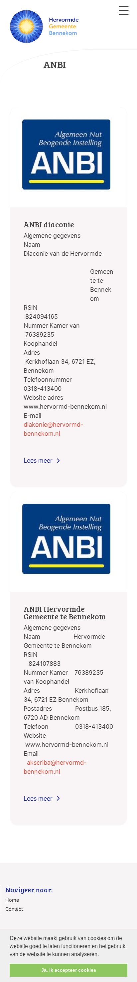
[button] (101, 955)
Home (12, 900)
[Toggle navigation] (124, 10)
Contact (14, 909)
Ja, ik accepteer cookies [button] (68, 970)
